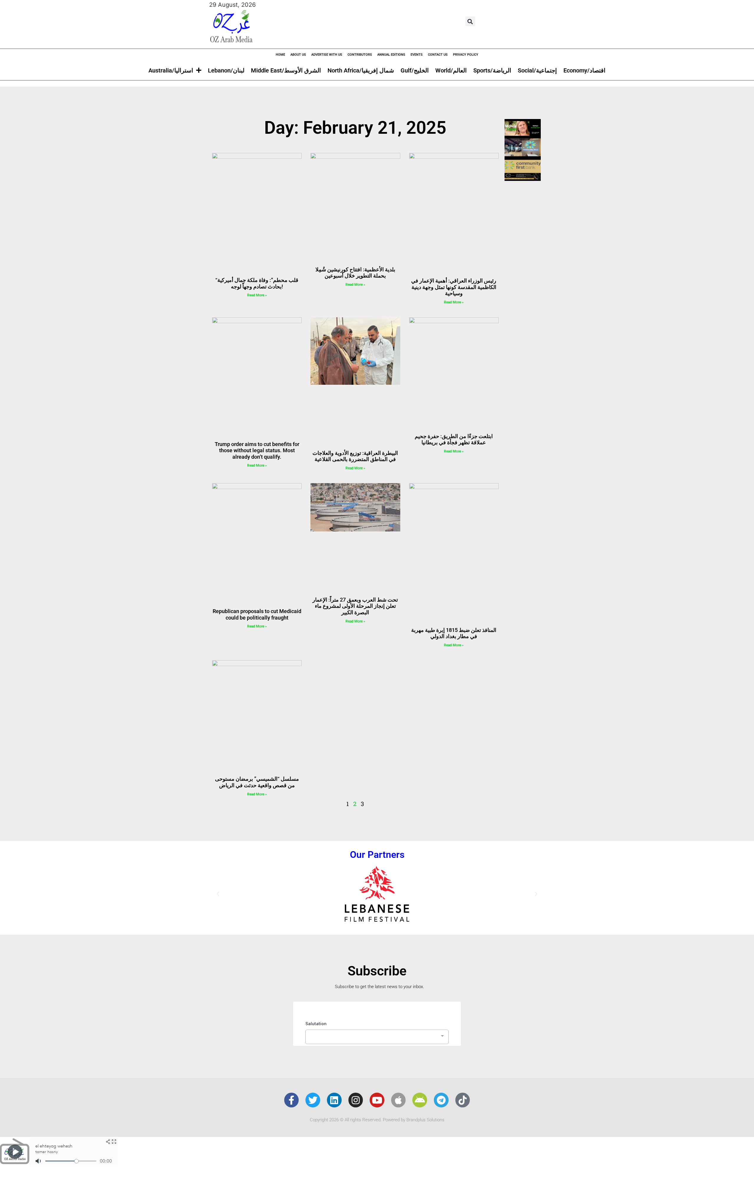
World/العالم (451, 70)
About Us (298, 55)
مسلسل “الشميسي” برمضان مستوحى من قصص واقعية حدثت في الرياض (257, 782)
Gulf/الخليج (415, 70)
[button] (470, 21)
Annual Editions (391, 55)
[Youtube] (377, 1100)
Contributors (360, 55)
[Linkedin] (334, 1100)
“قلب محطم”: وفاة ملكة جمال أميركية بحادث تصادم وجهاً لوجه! (256, 283)
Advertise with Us (326, 55)
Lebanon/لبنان (226, 70)
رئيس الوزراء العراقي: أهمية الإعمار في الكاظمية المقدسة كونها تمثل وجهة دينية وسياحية (453, 287)
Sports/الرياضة (492, 70)
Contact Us (438, 55)
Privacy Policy (465, 55)
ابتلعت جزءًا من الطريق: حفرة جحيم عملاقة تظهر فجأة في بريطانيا (454, 439)
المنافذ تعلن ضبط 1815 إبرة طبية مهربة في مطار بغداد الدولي (453, 633)
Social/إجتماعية (537, 70)
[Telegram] (441, 1100)
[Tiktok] (462, 1100)
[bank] (523, 178)
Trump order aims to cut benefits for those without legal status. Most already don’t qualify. (257, 450)
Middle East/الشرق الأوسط (286, 70)
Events (417, 55)
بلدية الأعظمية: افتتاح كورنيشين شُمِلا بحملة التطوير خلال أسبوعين (355, 272)
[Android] (419, 1100)
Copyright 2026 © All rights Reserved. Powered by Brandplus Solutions (377, 1119)
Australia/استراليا (170, 70)
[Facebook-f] (291, 1100)
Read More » (257, 295)
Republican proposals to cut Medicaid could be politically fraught (257, 614)
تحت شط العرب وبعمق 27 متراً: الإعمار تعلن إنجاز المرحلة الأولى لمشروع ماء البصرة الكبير (355, 606)
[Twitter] (312, 1100)
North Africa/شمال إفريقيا (361, 70)
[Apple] (398, 1100)
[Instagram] (355, 1100)
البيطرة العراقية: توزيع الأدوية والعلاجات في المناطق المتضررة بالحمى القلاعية (355, 456)
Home (280, 55)
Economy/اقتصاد (584, 70)
